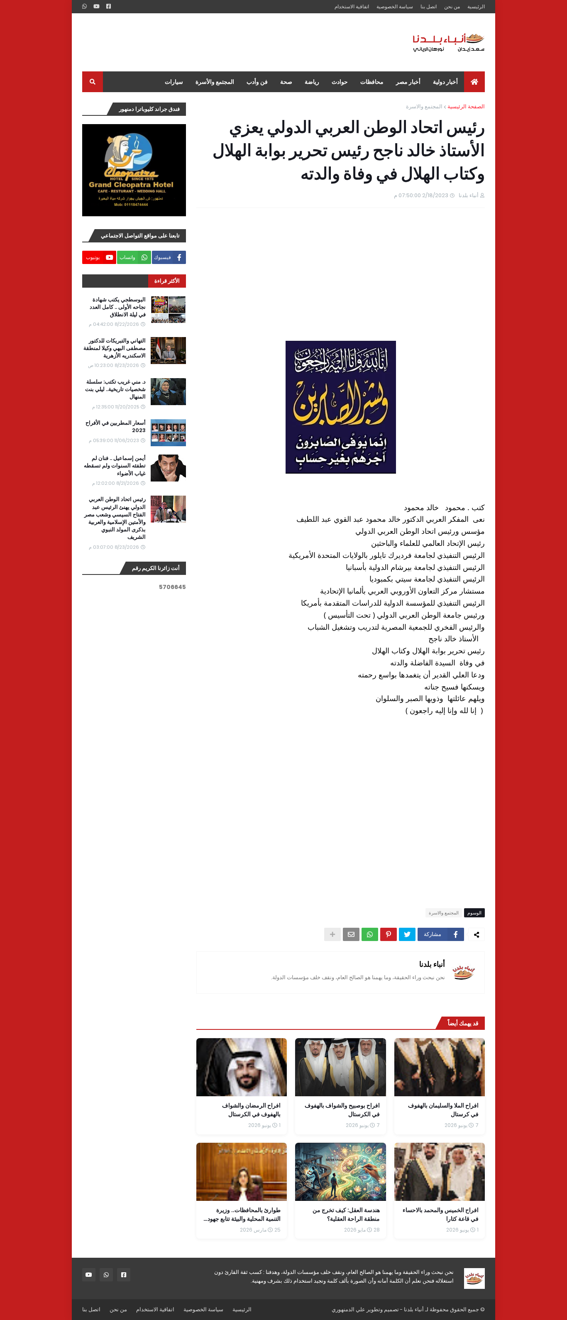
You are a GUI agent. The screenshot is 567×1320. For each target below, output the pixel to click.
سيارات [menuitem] (174, 82)
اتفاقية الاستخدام (352, 6)
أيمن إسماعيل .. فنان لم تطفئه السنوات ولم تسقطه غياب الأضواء (115, 466)
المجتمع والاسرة (424, 106)
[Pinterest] (388, 934)
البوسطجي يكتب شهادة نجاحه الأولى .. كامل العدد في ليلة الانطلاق (118, 307)
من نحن (452, 6)
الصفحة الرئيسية (466, 106)
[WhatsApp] (370, 934)
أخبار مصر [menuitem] (408, 82)
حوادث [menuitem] (340, 82)
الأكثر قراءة (167, 281)
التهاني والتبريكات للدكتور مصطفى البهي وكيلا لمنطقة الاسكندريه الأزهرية (114, 348)
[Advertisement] (233, 42)
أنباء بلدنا (432, 964)
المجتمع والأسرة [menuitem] (215, 82)
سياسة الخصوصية (394, 6)
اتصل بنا (428, 6)
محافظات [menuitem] (372, 82)
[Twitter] (407, 934)
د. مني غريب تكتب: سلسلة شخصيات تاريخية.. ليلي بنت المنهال (115, 389)
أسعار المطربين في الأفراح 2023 (116, 426)
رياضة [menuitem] (312, 82)
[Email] (351, 934)
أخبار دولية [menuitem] (445, 82)
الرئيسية (476, 6)
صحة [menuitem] (286, 82)
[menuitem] (474, 81)
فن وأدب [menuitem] (257, 82)
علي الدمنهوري (348, 1309)
